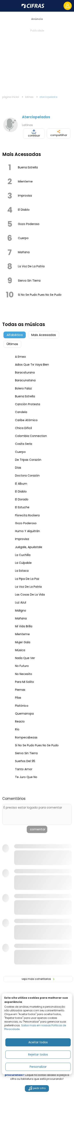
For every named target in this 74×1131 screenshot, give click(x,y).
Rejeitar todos (38, 1054)
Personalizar (38, 1067)
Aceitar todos (38, 1042)
